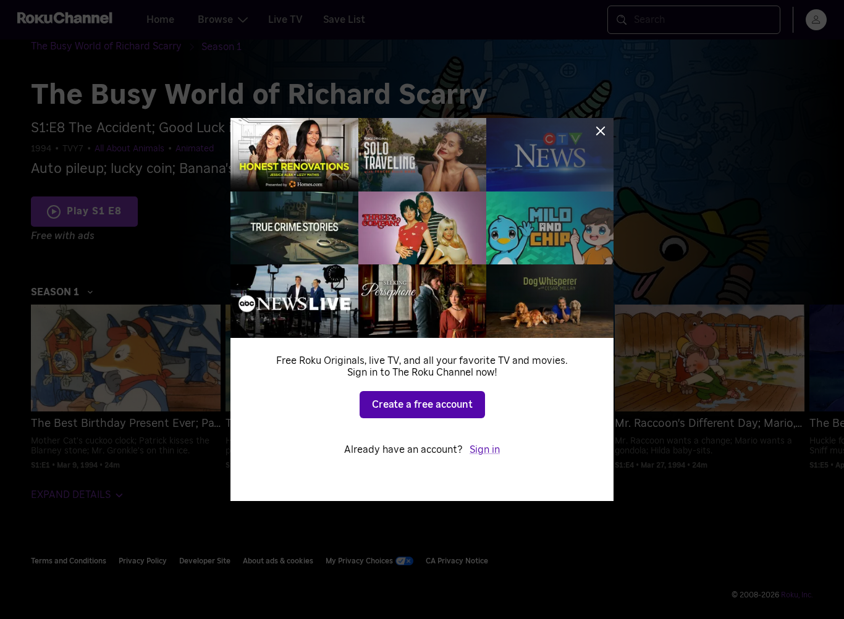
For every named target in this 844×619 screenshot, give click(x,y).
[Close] (600, 131)
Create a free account (422, 405)
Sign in (485, 450)
